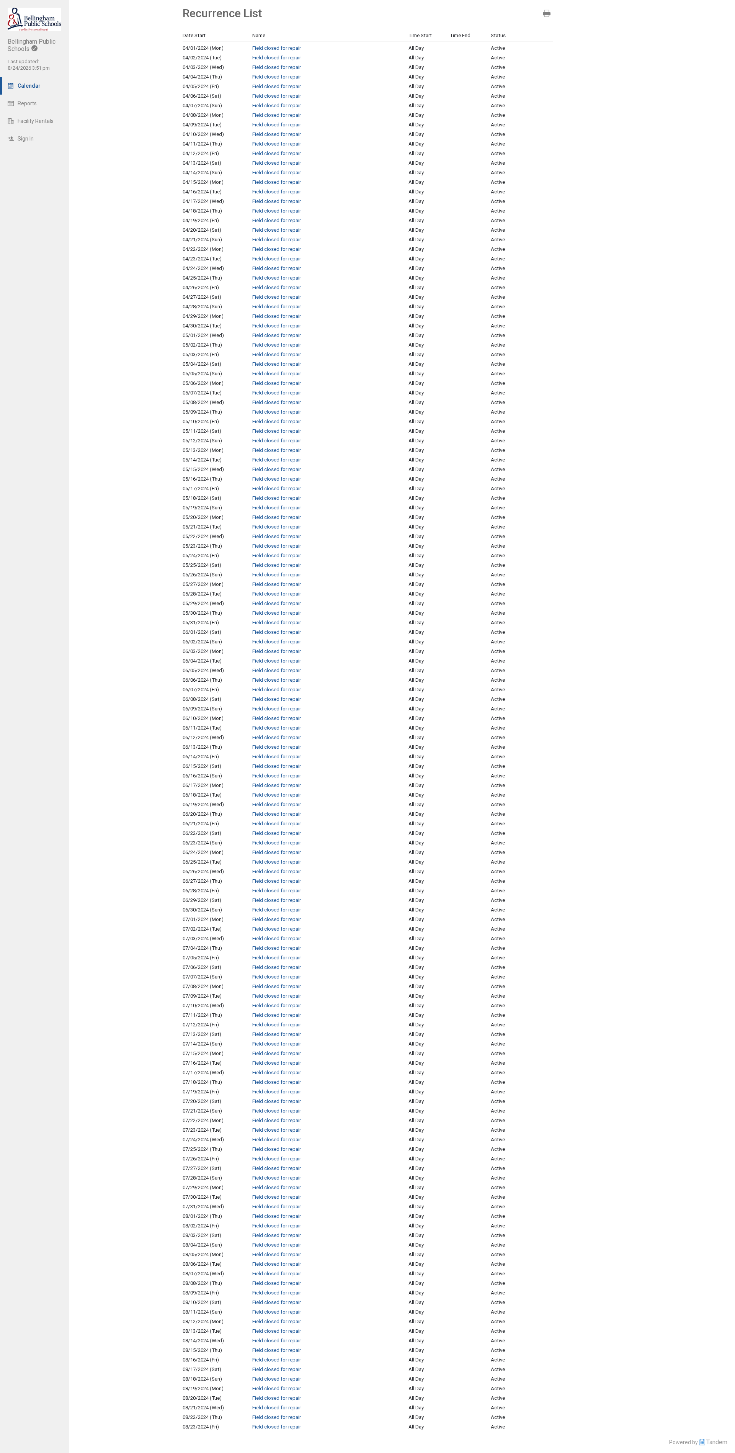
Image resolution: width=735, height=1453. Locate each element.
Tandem (716, 1442)
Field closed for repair (276, 48)
